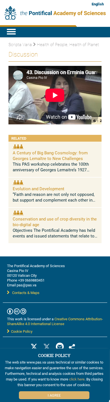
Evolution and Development (38, 188)
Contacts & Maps (25, 292)
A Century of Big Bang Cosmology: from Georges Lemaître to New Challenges (50, 155)
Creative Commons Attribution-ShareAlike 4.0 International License (55, 321)
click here (77, 379)
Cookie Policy (20, 331)
